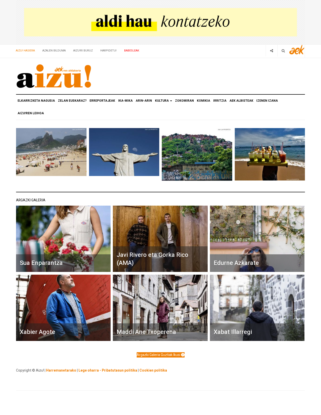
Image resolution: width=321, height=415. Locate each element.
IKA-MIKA (125, 100)
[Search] (283, 50)
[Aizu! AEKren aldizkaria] (53, 76)
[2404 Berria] (160, 22)
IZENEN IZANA (267, 100)
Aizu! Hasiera (25, 50)
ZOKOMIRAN (184, 100)
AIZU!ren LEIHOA (31, 113)
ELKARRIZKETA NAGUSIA (36, 100)
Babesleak (131, 50)
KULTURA (162, 100)
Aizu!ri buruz (83, 50)
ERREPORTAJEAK (102, 100)
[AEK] (297, 49)
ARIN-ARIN (144, 100)
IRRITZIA (219, 100)
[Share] (271, 50)
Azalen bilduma (54, 50)
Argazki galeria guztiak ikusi (159, 355)
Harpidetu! (108, 50)
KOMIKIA (203, 100)
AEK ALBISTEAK (241, 100)
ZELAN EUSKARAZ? (72, 100)
